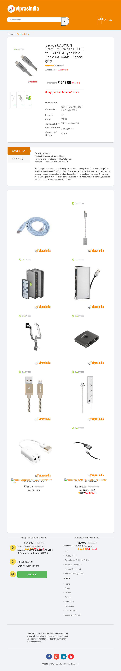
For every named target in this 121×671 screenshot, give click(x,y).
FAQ (66, 551)
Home (10, 34)
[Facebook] (49, 656)
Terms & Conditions (73, 564)
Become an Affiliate (73, 615)
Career (68, 597)
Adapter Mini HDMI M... (87, 537)
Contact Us (69, 601)
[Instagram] (56, 656)
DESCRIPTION (19, 151)
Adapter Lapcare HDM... (34, 537)
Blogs (67, 588)
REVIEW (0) (17, 158)
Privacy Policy (70, 556)
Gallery (68, 593)
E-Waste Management (74, 573)
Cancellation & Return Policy (77, 560)
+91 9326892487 (25, 561)
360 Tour (32, 574)
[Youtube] (71, 656)
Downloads (69, 606)
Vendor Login (70, 610)
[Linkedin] (64, 656)
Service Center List (73, 569)
